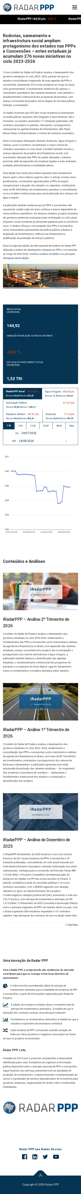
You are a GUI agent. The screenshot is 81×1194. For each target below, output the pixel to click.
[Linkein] (34, 1156)
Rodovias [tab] (60, 416)
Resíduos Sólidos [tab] (23, 416)
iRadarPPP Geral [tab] (22, 393)
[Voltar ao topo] (41, 1176)
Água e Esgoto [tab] (60, 393)
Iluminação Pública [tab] (40, 404)
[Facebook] (24, 1156)
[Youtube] (56, 1156)
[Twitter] (45, 1156)
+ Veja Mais (71, 924)
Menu (74, 7)
